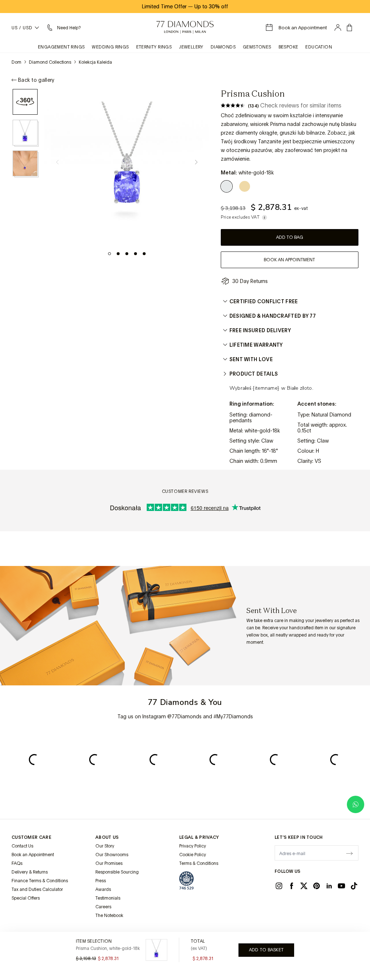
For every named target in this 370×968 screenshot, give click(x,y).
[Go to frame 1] (109, 253)
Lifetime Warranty (256, 344)
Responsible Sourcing (117, 872)
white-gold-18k (262, 430)
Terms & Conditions (198, 863)
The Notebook (109, 915)
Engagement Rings (61, 47)
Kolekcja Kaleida (95, 62)
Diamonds (223, 47)
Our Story (104, 846)
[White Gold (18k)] (228, 186)
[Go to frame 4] (135, 253)
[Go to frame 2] (118, 253)
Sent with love (251, 359)
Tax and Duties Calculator (37, 889)
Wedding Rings (110, 47)
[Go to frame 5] (144, 253)
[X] (304, 885)
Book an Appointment (33, 855)
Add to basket (266, 950)
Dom (16, 62)
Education (318, 47)
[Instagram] (279, 885)
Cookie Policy (192, 855)
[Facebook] (291, 885)
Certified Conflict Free (263, 301)
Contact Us (22, 846)
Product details (253, 373)
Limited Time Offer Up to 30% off (185, 6)
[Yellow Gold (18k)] (245, 186)
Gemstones (257, 47)
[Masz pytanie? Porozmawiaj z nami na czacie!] (355, 804)
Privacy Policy (192, 846)
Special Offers (26, 898)
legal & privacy (199, 837)
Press (100, 881)
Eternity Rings (154, 47)
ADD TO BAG (289, 237)
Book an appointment (289, 260)
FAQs (17, 863)
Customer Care (31, 837)
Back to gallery (36, 80)
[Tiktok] (354, 885)
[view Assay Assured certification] (186, 880)
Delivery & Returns (30, 872)
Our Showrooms (111, 855)
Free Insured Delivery (260, 330)
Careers (103, 907)
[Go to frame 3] (126, 253)
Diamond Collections (50, 62)
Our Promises (108, 863)
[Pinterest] (316, 885)
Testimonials (107, 898)
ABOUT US (107, 837)
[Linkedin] (329, 885)
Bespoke (288, 47)
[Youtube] (341, 885)
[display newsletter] (349, 852)
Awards (103, 889)
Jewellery (191, 47)
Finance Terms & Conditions (40, 881)
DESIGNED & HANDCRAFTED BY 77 (272, 315)
